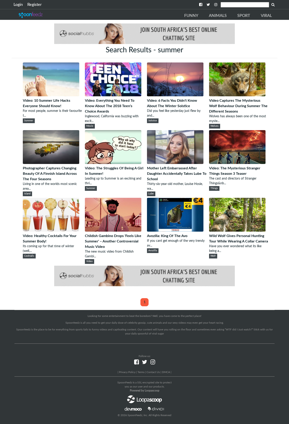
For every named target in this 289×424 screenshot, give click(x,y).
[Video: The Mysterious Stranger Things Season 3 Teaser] (237, 163)
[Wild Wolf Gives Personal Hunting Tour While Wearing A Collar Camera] (237, 230)
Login (18, 5)
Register (34, 5)
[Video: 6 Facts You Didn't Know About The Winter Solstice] (175, 95)
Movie (89, 126)
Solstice (152, 121)
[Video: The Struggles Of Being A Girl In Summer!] (113, 163)
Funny (191, 16)
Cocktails (29, 256)
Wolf (213, 256)
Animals (218, 16)
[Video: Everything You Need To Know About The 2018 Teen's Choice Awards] (113, 95)
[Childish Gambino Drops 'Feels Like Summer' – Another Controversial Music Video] (113, 230)
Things (214, 188)
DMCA (166, 372)
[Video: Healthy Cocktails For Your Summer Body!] (51, 230)
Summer (28, 121)
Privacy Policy (127, 372)
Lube (151, 194)
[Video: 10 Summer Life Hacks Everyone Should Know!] (51, 95)
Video (89, 261)
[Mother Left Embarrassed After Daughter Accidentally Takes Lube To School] (175, 163)
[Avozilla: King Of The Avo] (175, 230)
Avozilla (152, 250)
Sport (243, 16)
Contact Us (153, 372)
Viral (266, 16)
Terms (141, 372)
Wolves (214, 126)
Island (27, 194)
